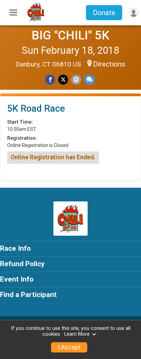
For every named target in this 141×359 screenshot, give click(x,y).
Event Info (17, 279)
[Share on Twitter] (63, 80)
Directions (109, 64)
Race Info (15, 248)
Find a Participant (28, 294)
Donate (104, 13)
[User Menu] (133, 12)
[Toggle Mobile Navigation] (13, 12)
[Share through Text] (89, 80)
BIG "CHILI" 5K (70, 35)
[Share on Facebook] (50, 80)
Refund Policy (22, 264)
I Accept (69, 347)
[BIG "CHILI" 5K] (35, 20)
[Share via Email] (76, 80)
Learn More (77, 334)
